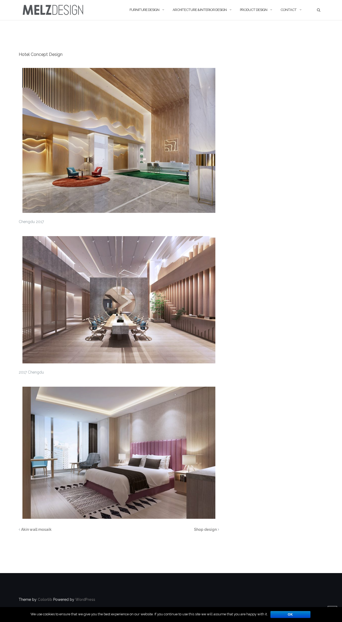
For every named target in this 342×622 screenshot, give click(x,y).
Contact (289, 10)
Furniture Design (144, 10)
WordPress (85, 599)
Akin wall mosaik (36, 529)
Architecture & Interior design (200, 10)
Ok (290, 614)
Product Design (253, 10)
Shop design (205, 529)
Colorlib (45, 599)
